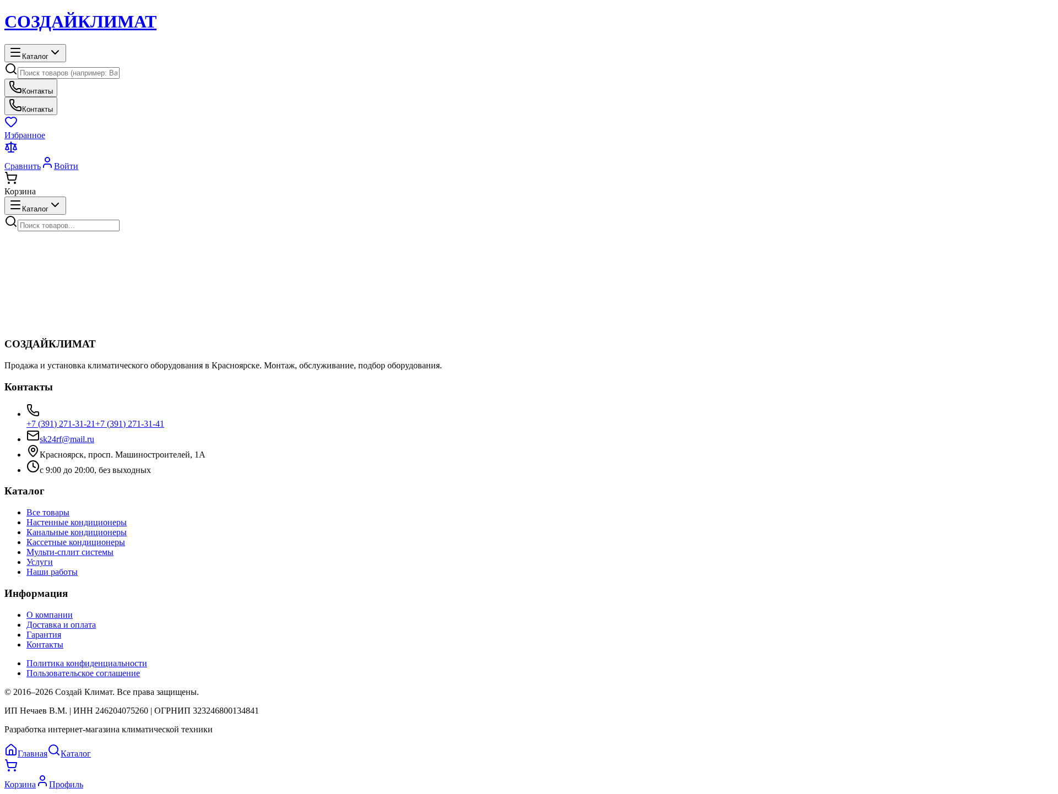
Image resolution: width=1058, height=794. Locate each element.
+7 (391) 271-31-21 (60, 423)
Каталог (35, 56)
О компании (49, 614)
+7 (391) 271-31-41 (129, 423)
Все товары (47, 512)
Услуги (39, 562)
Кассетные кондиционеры (75, 542)
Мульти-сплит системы (70, 552)
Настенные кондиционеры (76, 522)
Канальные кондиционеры (76, 532)
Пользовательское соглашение (83, 673)
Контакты (44, 644)
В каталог (93, 334)
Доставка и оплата (61, 624)
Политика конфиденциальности (86, 663)
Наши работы (52, 572)
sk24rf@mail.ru (67, 439)
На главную (40, 334)
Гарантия (43, 634)
